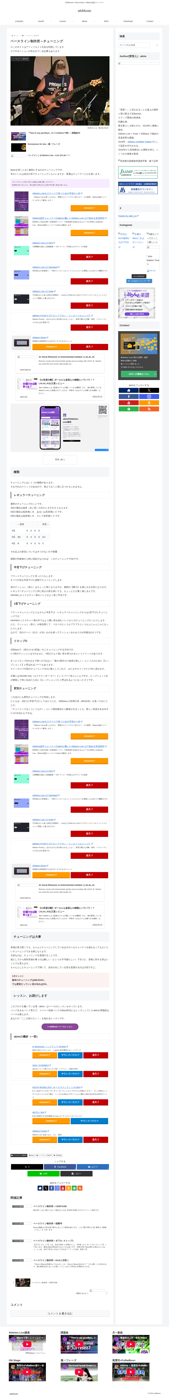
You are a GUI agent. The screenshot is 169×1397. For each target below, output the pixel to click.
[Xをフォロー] (45, 1188)
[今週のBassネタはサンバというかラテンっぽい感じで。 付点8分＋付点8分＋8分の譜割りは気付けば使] (138, 238)
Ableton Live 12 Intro (42, 243)
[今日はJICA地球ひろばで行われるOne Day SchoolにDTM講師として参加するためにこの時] (124, 238)
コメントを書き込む (60, 1313)
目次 (57, 459)
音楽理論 (59, 1155)
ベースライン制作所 (20, 1155)
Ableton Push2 (39, 1131)
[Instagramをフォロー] (57, 1188)
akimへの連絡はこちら (139, 374)
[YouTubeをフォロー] (62, 1188)
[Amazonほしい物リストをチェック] (68, 1188)
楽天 (88, 257)
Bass (33, 1155)
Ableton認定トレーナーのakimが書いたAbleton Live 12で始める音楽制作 (68, 218)
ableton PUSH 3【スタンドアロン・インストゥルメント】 (61, 315)
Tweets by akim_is (127, 216)
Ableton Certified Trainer (140, 142)
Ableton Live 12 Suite (42, 291)
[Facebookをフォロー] (51, 1188)
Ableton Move (39, 337)
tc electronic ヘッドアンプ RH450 (49, 1046)
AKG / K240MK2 (40, 1065)
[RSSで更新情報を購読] (79, 1188)
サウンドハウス (69, 1055)
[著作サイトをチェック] (40, 1188)
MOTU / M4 (38, 1112)
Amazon (88, 208)
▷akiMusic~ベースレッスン (60, 1027)
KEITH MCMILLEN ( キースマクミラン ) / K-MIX (56, 1087)
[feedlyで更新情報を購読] (74, 1188)
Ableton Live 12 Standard (44, 267)
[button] (76, 1173)
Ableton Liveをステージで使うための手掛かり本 (56, 193)
